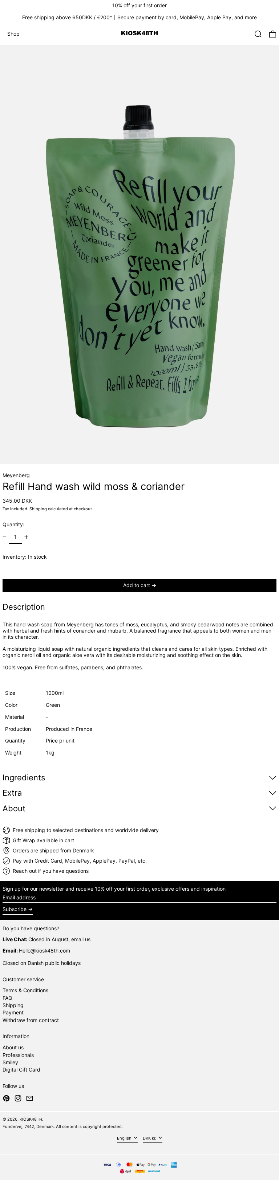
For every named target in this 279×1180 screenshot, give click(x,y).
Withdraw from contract (31, 1020)
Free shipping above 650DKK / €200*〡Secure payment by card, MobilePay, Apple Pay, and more (139, 17)
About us (13, 1047)
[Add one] (26, 537)
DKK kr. (150, 1137)
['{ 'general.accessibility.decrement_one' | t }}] (4, 537)
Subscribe (15, 909)
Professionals (18, 1055)
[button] (258, 34)
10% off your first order (139, 5)
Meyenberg (16, 475)
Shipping (38, 508)
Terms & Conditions (25, 990)
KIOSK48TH (31, 1119)
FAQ (7, 998)
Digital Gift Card (21, 1069)
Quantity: (13, 524)
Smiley (10, 1062)
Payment (13, 1012)
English (125, 1137)
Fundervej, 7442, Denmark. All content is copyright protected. (63, 1126)
